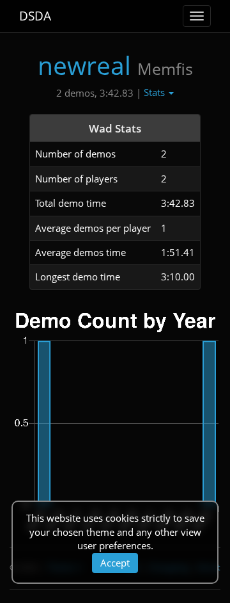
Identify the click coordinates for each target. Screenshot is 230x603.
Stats (155, 92)
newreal (84, 65)
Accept (115, 562)
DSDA (35, 16)
